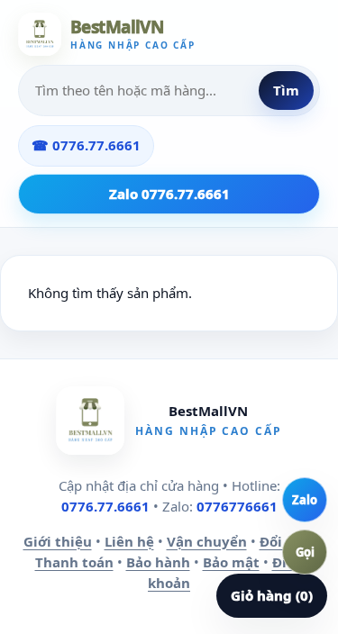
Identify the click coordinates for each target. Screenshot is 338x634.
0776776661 (237, 506)
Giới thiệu (57, 541)
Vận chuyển (207, 541)
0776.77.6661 (105, 506)
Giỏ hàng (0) (272, 595)
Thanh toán (74, 562)
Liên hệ (129, 541)
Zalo (304, 500)
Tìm (286, 90)
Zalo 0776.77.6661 (169, 194)
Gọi (305, 552)
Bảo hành (158, 562)
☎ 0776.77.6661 (86, 145)
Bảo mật (231, 562)
